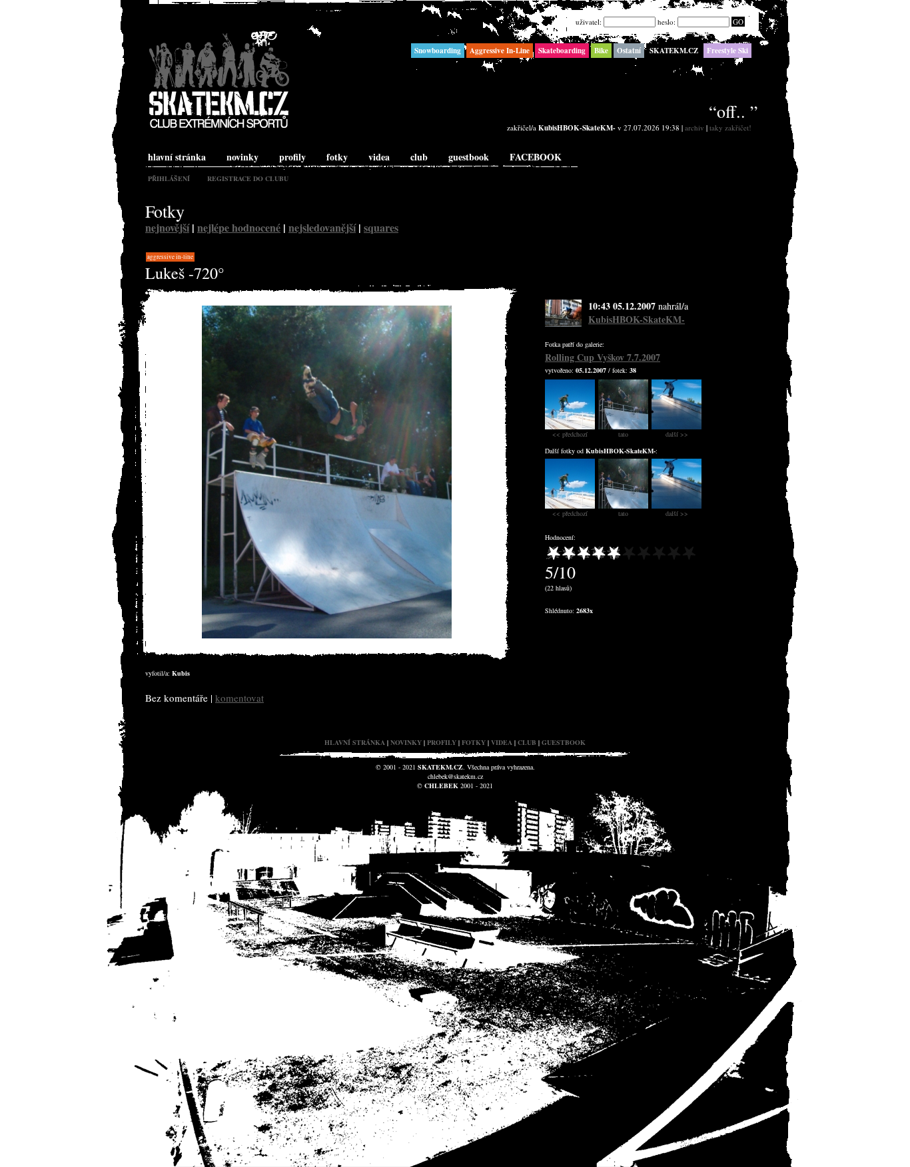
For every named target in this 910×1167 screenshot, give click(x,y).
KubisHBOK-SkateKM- (636, 319)
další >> (677, 434)
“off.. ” (733, 111)
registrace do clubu (247, 178)
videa (379, 157)
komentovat (239, 697)
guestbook (468, 157)
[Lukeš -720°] (327, 635)
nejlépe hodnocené (238, 227)
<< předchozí (570, 434)
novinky (242, 157)
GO (738, 22)
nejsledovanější (322, 227)
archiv (694, 127)
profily (292, 157)
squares (381, 227)
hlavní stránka (177, 157)
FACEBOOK (536, 157)
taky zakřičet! (730, 127)
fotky (337, 157)
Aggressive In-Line (170, 257)
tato (623, 434)
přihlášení (169, 178)
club (419, 157)
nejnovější (167, 227)
